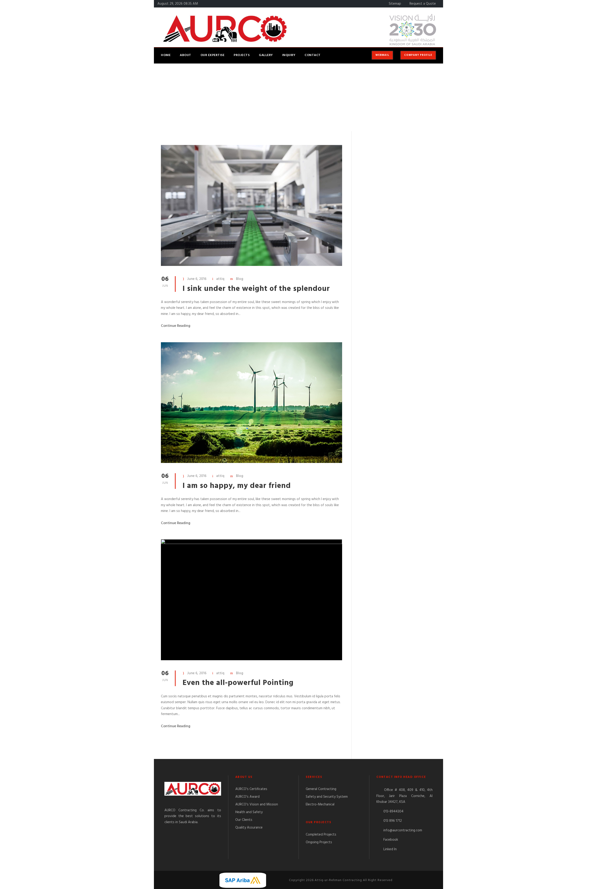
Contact (313, 55)
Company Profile (418, 55)
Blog (239, 279)
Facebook (390, 840)
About (185, 55)
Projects (242, 55)
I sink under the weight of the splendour (256, 289)
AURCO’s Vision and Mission (256, 804)
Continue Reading (175, 326)
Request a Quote (423, 4)
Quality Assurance (249, 827)
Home (165, 55)
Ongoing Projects (319, 842)
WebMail (382, 55)
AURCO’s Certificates (251, 789)
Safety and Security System (327, 797)
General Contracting (321, 789)
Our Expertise (213, 55)
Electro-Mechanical (320, 804)
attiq (220, 279)
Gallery (266, 55)
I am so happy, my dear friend (237, 486)
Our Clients (243, 820)
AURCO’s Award (247, 797)
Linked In (390, 849)
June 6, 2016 (196, 279)
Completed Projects (321, 834)
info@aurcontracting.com (402, 830)
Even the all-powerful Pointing (238, 683)
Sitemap (395, 4)
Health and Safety (249, 812)
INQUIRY (288, 55)
